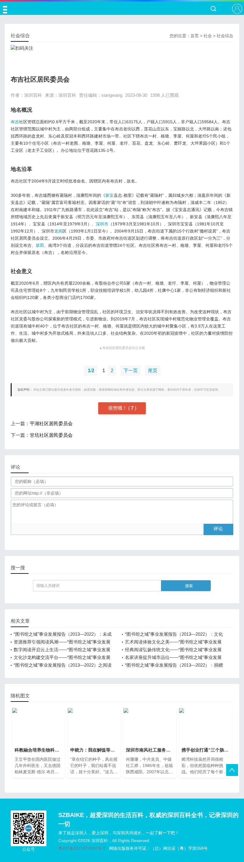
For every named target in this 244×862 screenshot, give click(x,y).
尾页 (152, 370)
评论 (218, 528)
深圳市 (102, 224)
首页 (194, 35)
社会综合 (225, 35)
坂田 (40, 245)
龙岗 (58, 231)
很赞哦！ (118, 408)
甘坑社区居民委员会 (51, 435)
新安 (109, 195)
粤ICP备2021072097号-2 (81, 848)
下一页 (130, 370)
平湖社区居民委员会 (51, 423)
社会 (208, 35)
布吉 (15, 121)
